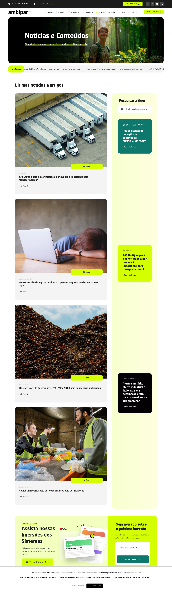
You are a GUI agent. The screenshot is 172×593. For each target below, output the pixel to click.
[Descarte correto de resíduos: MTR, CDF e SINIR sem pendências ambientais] (61, 306)
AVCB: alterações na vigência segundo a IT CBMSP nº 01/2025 (134, 136)
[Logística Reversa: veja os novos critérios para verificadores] (61, 409)
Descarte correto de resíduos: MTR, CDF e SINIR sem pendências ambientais (60, 388)
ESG (133, 124)
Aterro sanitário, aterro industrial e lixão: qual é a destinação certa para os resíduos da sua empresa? (135, 392)
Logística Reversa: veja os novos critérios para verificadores (48, 69)
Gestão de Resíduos (26, 385)
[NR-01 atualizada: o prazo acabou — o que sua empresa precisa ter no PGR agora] (61, 200)
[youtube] (157, 4)
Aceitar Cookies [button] (94, 586)
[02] (19, 11)
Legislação (139, 124)
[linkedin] (162, 4)
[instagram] (152, 4)
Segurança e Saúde (25, 279)
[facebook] (148, 4)
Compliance (23, 173)
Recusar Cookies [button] (77, 586)
